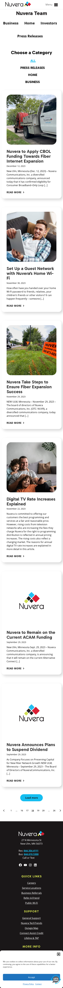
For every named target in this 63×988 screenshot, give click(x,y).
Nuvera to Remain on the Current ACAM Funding (31, 635)
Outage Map (31, 928)
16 (22, 810)
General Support (31, 918)
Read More (14, 192)
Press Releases (30, 36)
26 (54, 810)
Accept (31, 977)
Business (10, 23)
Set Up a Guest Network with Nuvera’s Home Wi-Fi (30, 273)
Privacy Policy (28, 984)
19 (38, 810)
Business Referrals (31, 893)
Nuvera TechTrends (31, 923)
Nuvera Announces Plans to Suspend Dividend (31, 747)
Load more (31, 797)
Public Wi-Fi (31, 903)
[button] (58, 954)
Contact (38, 984)
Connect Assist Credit (31, 933)
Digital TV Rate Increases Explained (31, 501)
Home (29, 23)
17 (27, 810)
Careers (31, 883)
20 (43, 810)
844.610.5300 (31, 854)
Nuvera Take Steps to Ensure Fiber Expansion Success (29, 386)
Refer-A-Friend (31, 898)
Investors (49, 23)
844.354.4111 (31, 850)
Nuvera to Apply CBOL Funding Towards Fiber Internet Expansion (29, 156)
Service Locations (31, 888)
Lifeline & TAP (31, 938)
